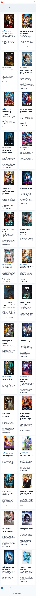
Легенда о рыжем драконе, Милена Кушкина (7, 342)
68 (10, 587)
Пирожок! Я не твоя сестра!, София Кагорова (25, 379)
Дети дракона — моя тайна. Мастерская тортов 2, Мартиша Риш (8, 455)
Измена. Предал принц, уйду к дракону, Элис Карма (26, 111)
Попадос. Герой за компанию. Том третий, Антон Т (8, 304)
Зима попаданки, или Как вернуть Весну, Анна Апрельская (26, 455)
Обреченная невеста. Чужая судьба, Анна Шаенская (26, 231)
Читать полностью (24, 88)
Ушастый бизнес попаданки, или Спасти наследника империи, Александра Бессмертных (8, 191)
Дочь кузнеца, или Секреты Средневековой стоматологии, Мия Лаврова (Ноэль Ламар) (26, 416)
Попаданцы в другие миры (6, 30)
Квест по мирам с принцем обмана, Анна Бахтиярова (8, 493)
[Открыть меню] (34, 1)
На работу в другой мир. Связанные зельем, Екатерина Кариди (26, 493)
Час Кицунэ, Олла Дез (26, 149)
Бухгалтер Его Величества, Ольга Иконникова (7, 415)
